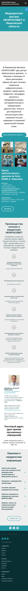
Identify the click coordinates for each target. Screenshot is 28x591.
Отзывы (3, 552)
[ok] (14, 528)
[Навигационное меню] (25, 3)
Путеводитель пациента (7, 580)
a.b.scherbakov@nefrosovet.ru (11, 188)
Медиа (3, 576)
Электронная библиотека (7, 578)
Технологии (4, 563)
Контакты (4, 555)
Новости (3, 574)
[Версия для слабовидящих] (26, 9)
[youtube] (17, 528)
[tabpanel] (14, 177)
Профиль (4, 548)
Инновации (4, 565)
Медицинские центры (6, 561)
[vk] (10, 528)
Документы (4, 550)
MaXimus (4, 568)
